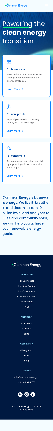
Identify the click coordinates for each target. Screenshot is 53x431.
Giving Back (26, 350)
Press (26, 355)
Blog (26, 360)
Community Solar (26, 296)
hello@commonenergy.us (26, 377)
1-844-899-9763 (26, 382)
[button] (46, 6)
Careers (26, 328)
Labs (26, 333)
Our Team (26, 323)
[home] (15, 5)
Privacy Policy (26, 409)
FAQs (26, 306)
